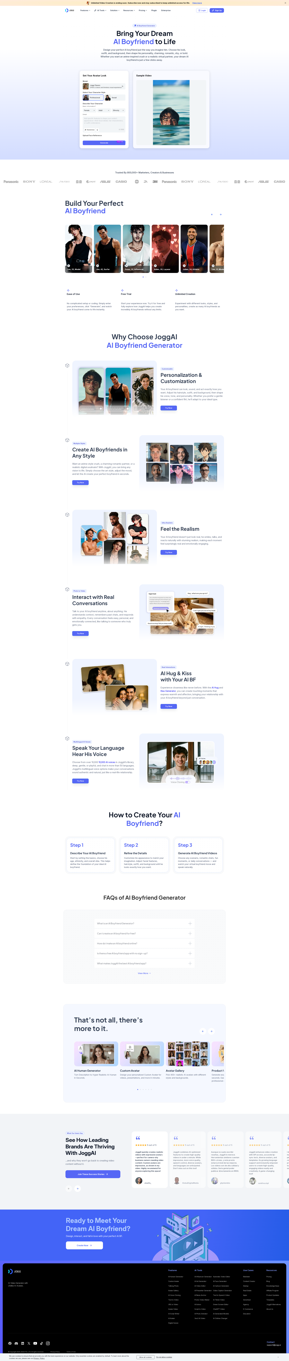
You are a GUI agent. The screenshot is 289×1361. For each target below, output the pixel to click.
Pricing (142, 10)
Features (84, 10)
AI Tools (100, 10)
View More (143, 973)
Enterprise (166, 10)
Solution (114, 10)
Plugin (154, 10)
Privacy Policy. (39, 1358)
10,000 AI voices (107, 762)
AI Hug (215, 687)
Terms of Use (71, 1352)
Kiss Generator (168, 691)
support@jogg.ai (274, 1345)
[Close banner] (285, 3)
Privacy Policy (55, 1352)
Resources (128, 10)
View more (197, 3)
